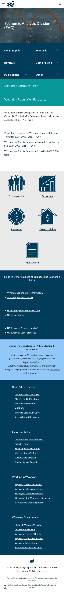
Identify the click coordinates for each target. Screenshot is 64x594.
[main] (32, 25)
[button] (3, 4)
